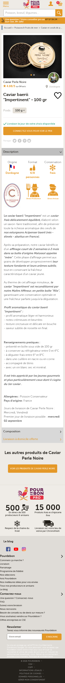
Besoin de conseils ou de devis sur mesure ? (22, 613)
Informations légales (30, 670)
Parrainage (5, 567)
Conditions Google (15, 647)
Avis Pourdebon (8, 578)
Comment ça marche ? (12, 560)
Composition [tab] (11, 431)
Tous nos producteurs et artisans (17, 586)
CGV (30, 664)
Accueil (7, 28)
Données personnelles (30, 677)
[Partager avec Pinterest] (25, 141)
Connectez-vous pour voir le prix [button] (32, 131)
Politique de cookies (30, 673)
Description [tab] (10, 151)
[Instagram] (24, 549)
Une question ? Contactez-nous (16, 598)
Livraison (4, 564)
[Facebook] (8, 549)
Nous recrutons (8, 609)
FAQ (2, 602)
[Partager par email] (29, 141)
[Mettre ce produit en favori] (58, 96)
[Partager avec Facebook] (19, 141)
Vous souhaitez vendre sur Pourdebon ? (20, 616)
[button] (52, 637)
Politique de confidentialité (41, 656)
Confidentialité (45, 645)
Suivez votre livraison (11, 605)
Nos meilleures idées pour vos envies (19, 582)
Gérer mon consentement (31, 680)
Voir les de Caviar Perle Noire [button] (32, 468)
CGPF (30, 667)
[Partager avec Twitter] (14, 141)
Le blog (4, 589)
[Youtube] (16, 549)
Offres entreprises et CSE (13, 620)
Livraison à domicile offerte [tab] (20, 439)
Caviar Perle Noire (14, 82)
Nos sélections (7, 575)
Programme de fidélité (11, 571)
